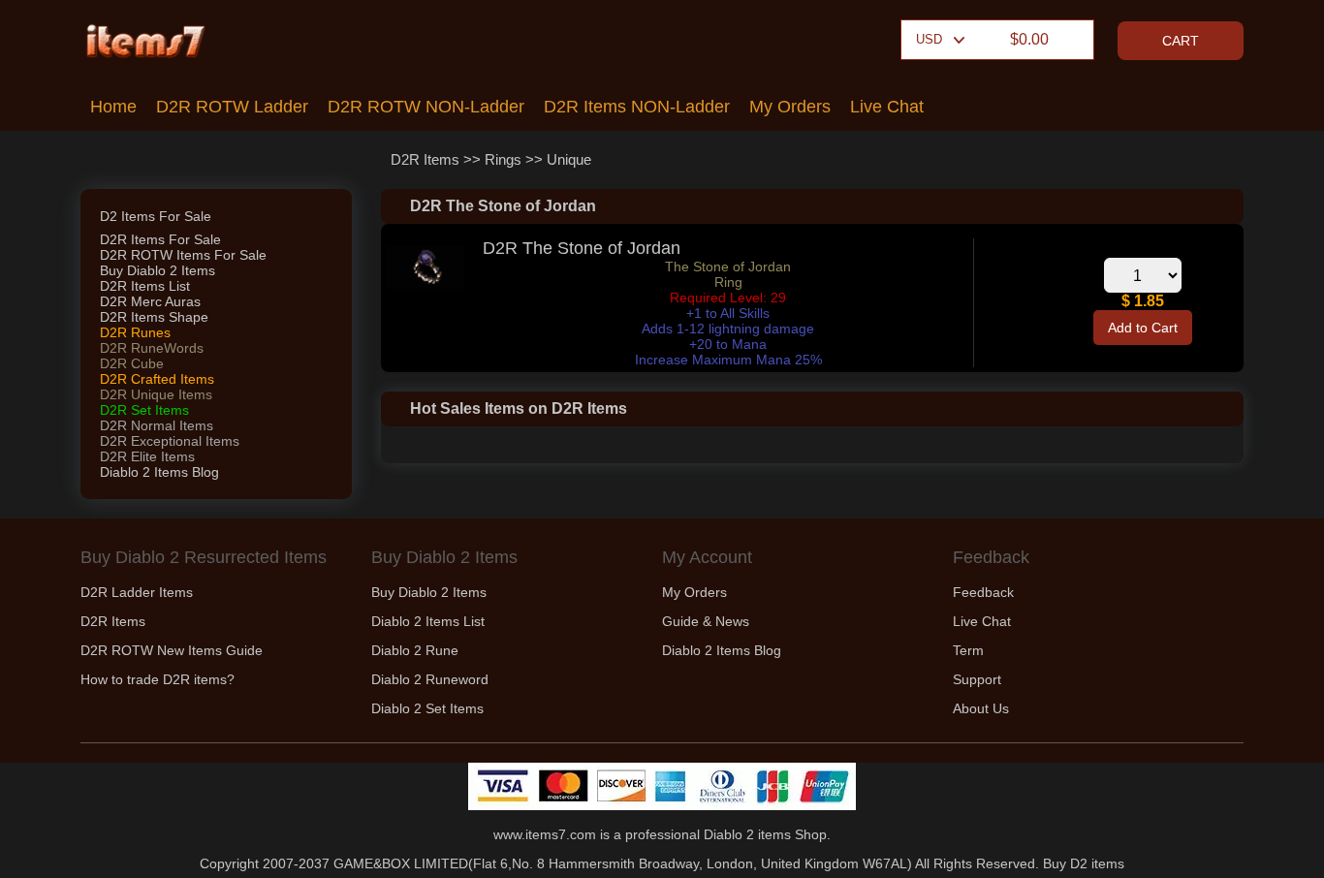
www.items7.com (544, 834)
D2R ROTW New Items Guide (171, 650)
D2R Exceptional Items (169, 441)
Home (113, 106)
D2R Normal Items (156, 425)
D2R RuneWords (152, 348)
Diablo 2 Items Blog (159, 472)
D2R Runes (135, 332)
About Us (981, 708)
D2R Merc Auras (150, 301)
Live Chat (887, 106)
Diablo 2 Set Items (427, 708)
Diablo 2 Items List (428, 621)
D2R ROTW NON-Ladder (426, 106)
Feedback (983, 592)
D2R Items (425, 159)
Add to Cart (1143, 327)
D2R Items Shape (154, 317)
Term (968, 650)
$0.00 (1029, 39)
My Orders (790, 106)
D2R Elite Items (147, 456)
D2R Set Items (144, 410)
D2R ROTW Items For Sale (183, 255)
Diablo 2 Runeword (430, 679)
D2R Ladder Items (136, 592)
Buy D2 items (1083, 863)
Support (977, 679)
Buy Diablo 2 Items (157, 270)
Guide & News (705, 621)
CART (1180, 40)
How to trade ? (157, 679)
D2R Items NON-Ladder (637, 106)
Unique (569, 159)
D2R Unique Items (156, 394)
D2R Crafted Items (157, 379)
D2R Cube (132, 363)
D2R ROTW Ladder (232, 106)
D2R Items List (145, 286)
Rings (503, 159)
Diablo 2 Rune (414, 650)
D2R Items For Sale (160, 239)
